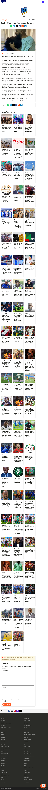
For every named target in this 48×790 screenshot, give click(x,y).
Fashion (3, 737)
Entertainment (4, 736)
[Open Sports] (25, 5)
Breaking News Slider (6, 723)
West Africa (3, 782)
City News (26, 729)
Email (3, 693)
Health (25, 744)
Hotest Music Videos (5, 748)
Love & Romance (4, 753)
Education (26, 732)
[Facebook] (9, 711)
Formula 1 (26, 741)
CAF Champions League (6, 727)
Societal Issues (4, 772)
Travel (2, 779)
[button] (11, 26)
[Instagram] (12, 711)
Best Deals (3, 720)
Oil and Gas (3, 758)
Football (3, 741)
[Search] (43, 2)
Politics (3, 763)
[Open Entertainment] (41, 5)
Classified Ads (4, 730)
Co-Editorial (27, 730)
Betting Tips (27, 720)
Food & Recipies (27, 739)
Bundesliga (27, 723)
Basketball (26, 718)
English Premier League (29, 734)
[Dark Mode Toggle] (43, 786)
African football (28, 716)
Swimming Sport (4, 775)
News (25, 755)
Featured (26, 737)
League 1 (26, 749)
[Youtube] (15, 711)
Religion (3, 765)
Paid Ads (3, 761)
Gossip (25, 742)
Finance (3, 739)
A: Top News (3, 716)
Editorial (3, 732)
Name (4, 687)
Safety (2, 767)
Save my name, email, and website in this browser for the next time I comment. (18, 700)
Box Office (3, 722)
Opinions (3, 760)
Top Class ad (4, 777)
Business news (27, 725)
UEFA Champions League (6, 781)
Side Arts (3, 770)
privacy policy (32, 786)
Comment (5, 670)
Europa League (27, 736)
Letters (2, 751)
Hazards (3, 744)
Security (3, 768)
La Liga (2, 749)
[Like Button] (3, 105)
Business (3, 725)
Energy (2, 734)
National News (27, 753)
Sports (2, 774)
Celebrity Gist (5, 20)
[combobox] (37, 2)
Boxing (26, 722)
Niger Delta (3, 756)
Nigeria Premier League (29, 756)
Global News (4, 742)
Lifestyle (26, 751)
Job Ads (26, 748)
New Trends (3, 755)
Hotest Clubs (27, 746)
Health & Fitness (5, 746)
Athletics (3, 718)
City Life (3, 729)
